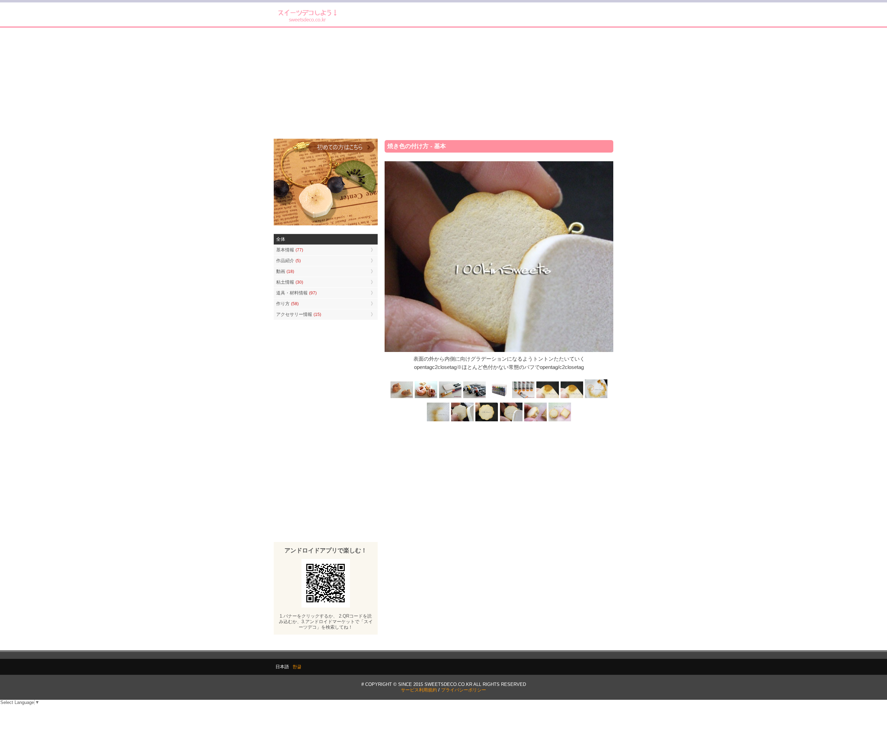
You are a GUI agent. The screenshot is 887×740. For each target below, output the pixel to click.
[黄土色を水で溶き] (547, 397)
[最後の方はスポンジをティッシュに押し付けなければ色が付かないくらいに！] (438, 420)
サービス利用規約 (419, 689)
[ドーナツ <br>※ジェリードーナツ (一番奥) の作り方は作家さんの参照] (426, 397)
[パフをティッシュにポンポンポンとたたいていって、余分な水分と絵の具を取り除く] (596, 397)
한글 (296, 666)
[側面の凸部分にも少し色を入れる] (535, 420)
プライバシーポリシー (463, 689)
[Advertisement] (443, 83)
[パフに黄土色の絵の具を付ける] (572, 397)
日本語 (282, 666)
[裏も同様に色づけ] (487, 420)
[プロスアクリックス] (499, 397)
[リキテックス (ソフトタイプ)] (523, 397)
